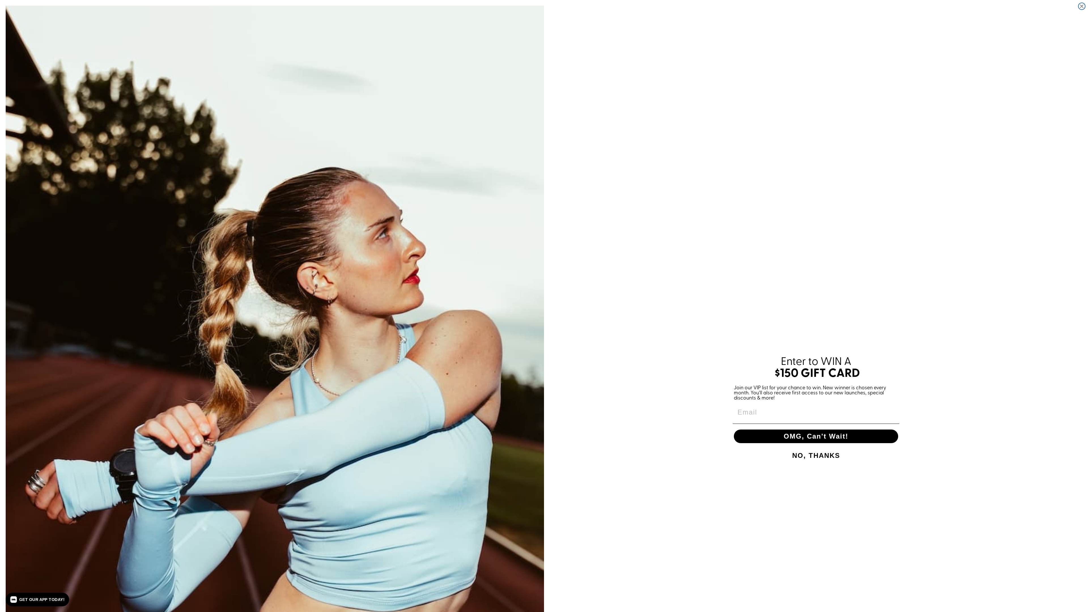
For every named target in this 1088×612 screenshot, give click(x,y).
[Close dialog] (1081, 6)
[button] (37, 599)
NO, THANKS (816, 455)
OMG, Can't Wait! (816, 436)
